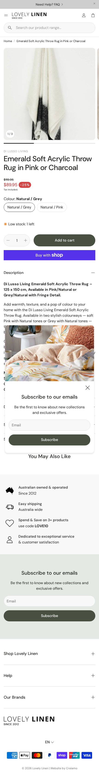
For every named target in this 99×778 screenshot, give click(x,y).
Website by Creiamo (63, 768)
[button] (49, 28)
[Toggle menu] (6, 15)
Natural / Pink (52, 207)
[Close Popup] (87, 388)
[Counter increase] (25, 240)
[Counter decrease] (8, 240)
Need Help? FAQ (48, 4)
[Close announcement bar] (94, 3)
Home (8, 41)
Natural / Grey (19, 207)
